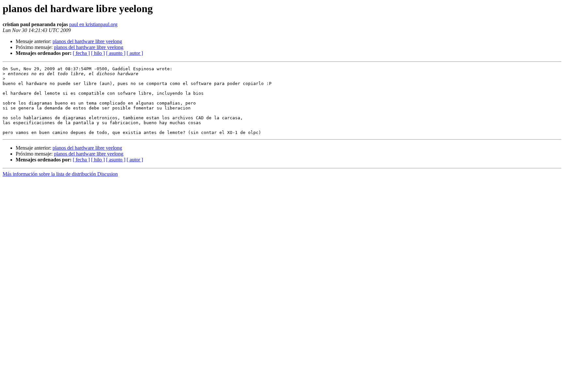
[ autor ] (135, 53)
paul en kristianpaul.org (93, 24)
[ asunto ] (115, 53)
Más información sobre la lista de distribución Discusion (60, 174)
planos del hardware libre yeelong (87, 41)
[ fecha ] (81, 53)
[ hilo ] (98, 53)
